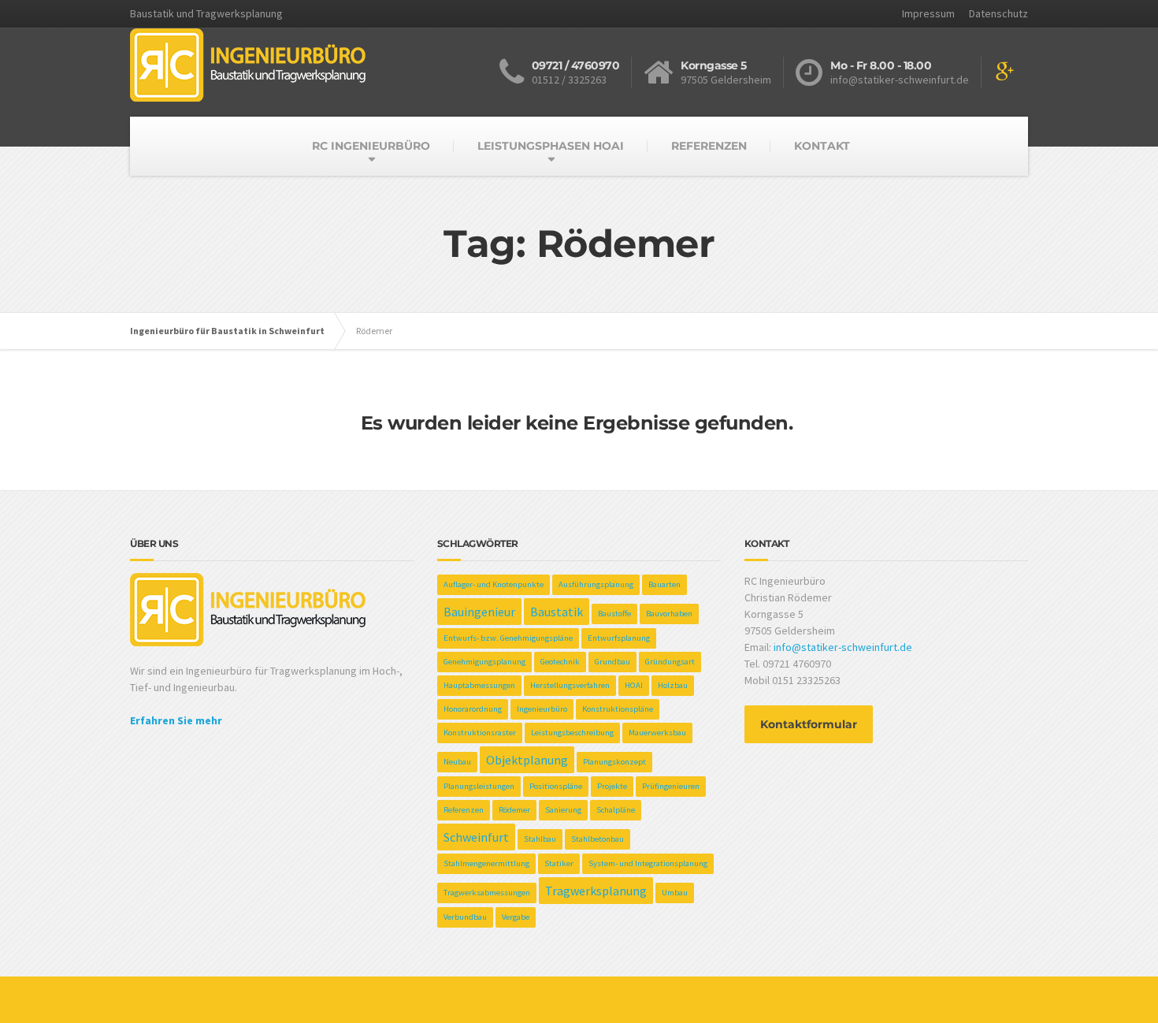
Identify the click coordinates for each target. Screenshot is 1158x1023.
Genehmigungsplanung (484, 662)
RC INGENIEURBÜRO (371, 146)
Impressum (928, 13)
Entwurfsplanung (619, 638)
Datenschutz (998, 13)
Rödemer (514, 810)
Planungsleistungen (479, 786)
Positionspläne (555, 786)
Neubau (457, 762)
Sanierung (563, 810)
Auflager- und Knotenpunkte (494, 584)
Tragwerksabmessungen (487, 892)
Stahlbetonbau (597, 839)
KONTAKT (822, 146)
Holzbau (673, 685)
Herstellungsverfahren (570, 685)
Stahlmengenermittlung (486, 863)
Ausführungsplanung (596, 584)
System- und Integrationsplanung (647, 863)
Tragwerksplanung (596, 890)
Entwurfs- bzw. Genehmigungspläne (508, 638)
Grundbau (612, 662)
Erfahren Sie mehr (176, 720)
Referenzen (464, 810)
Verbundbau (465, 917)
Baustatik (556, 611)
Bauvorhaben (669, 613)
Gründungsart (670, 662)
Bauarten (664, 584)
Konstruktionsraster (480, 732)
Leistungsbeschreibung (572, 732)
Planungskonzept (614, 762)
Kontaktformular (808, 724)
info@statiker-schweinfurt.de (843, 647)
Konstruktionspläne (617, 709)
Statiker (558, 863)
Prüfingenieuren (671, 786)
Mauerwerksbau (657, 732)
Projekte (612, 786)
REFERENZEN (709, 146)
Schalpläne (615, 810)
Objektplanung (527, 760)
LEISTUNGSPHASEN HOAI (550, 146)
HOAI (634, 685)
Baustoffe (614, 613)
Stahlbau (540, 839)
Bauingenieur (479, 611)
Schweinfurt (476, 837)
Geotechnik (560, 662)
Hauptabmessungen (479, 685)
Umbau (675, 892)
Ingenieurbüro (542, 709)
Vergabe (515, 917)
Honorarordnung (473, 709)
